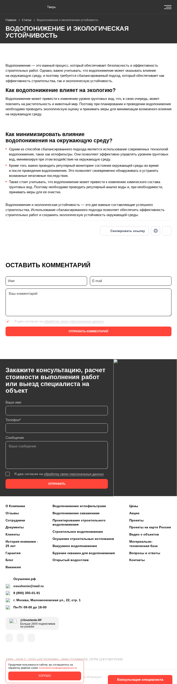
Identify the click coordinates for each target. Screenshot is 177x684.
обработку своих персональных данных (74, 321)
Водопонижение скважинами (76, 513)
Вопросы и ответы (144, 553)
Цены (133, 506)
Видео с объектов (144, 534)
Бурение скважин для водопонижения (84, 553)
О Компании (15, 506)
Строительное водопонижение (78, 531)
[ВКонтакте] (155, 230)
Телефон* (13, 420)
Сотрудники (15, 520)
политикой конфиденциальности (58, 667)
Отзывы (12, 513)
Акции (134, 513)
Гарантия (13, 553)
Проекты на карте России (150, 527)
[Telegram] (166, 230)
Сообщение (15, 438)
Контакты (137, 560)
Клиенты (13, 534)
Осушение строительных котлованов (83, 539)
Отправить (56, 483)
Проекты (136, 520)
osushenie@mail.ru (28, 586)
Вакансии (13, 567)
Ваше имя (13, 402)
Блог (9, 560)
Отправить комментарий (88, 331)
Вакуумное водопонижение (75, 546)
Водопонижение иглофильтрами (79, 506)
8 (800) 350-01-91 (26, 593)
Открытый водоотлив (71, 560)
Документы (15, 527)
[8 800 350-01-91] (148, 7)
